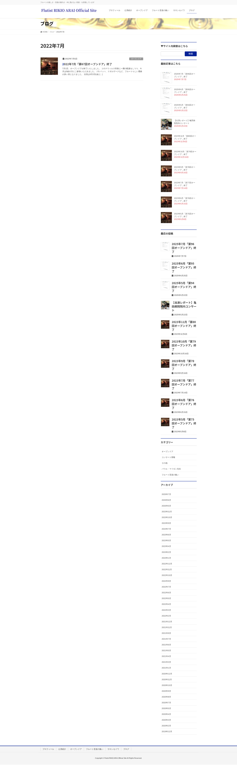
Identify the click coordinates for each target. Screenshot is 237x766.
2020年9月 (166, 691)
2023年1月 (166, 558)
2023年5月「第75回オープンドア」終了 (184, 423)
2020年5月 (166, 708)
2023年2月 (166, 552)
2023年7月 (166, 529)
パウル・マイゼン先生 (171, 469)
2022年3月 (166, 610)
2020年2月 (166, 726)
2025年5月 (166, 506)
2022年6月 (166, 592)
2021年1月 (166, 668)
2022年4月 (166, 604)
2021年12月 (167, 622)
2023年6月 (166, 535)
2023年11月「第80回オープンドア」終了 (184, 326)
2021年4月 (166, 656)
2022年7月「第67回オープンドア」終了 (87, 64)
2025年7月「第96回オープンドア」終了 (184, 248)
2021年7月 (166, 639)
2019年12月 (167, 731)
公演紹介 (62, 749)
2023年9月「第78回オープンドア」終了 (184, 365)
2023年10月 (167, 517)
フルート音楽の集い (170, 475)
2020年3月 (166, 720)
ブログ (126, 749)
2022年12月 (167, 564)
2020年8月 (166, 697)
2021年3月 (166, 662)
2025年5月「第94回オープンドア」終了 (184, 287)
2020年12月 (167, 674)
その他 (164, 463)
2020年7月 (166, 703)
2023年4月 (166, 546)
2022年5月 (166, 598)
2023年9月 (166, 523)
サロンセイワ (113, 749)
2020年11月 (167, 679)
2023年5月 (166, 540)
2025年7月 (166, 494)
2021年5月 (166, 650)
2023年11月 (167, 511)
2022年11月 (167, 569)
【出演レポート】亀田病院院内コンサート (184, 306)
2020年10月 (167, 685)
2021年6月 (166, 645)
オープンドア (136, 59)
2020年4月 (166, 714)
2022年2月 (166, 616)
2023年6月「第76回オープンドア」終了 (184, 404)
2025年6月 (166, 500)
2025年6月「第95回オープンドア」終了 (184, 267)
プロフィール (48, 749)
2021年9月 (166, 633)
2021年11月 (167, 627)
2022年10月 (167, 575)
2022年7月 (166, 587)
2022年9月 (166, 581)
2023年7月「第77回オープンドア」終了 (184, 384)
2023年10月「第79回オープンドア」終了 (184, 345)
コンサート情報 (168, 457)
